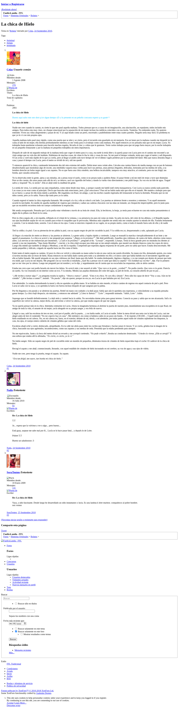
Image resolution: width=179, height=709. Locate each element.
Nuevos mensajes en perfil (24, 585)
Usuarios (11, 564)
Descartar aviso (13, 705)
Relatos (13, 31)
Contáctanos (12, 668)
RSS (9, 678)
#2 (8, 450)
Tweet (4, 530)
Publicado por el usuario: (14, 608)
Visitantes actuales (20, 580)
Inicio (9, 673)
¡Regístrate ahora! (9, 9)
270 (14, 85)
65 (13, 406)
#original (11, 40)
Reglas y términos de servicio (20, 683)
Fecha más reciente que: (13, 621)
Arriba (9, 676)
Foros (9, 545)
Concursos (11, 561)
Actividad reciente (20, 582)
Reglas (10, 590)
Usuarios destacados (21, 577)
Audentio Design (43, 693)
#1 (8, 368)
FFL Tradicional (14, 664)
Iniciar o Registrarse (12, 4)
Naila (10, 390)
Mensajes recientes (23, 650)
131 (14, 488)
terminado (11, 45)
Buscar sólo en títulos (27, 603)
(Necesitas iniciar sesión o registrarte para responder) (24, 520)
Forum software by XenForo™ (27, 690)
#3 (8, 515)
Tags (9, 587)
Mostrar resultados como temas (37, 634)
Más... (11, 653)
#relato (10, 43)
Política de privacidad (16, 686)
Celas (30, 31)
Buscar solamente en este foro (30, 631)
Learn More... (20, 703)
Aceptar (10, 703)
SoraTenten (13, 472)
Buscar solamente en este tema (31, 629)
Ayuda (10, 671)
